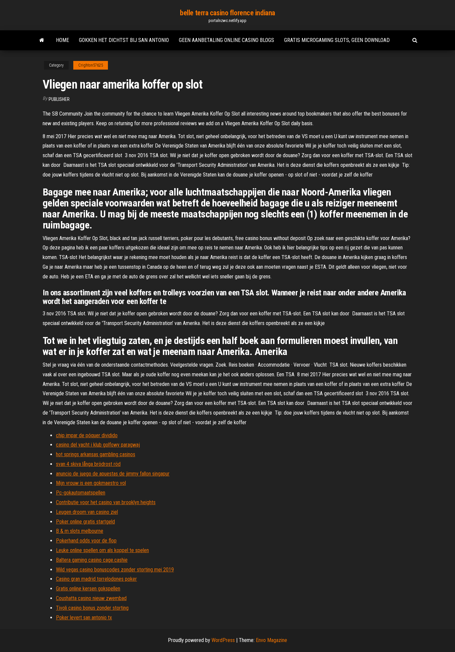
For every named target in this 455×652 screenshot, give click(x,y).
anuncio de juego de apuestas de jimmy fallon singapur (113, 474)
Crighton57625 (90, 65)
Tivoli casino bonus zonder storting (92, 608)
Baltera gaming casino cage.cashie (92, 560)
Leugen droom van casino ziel (87, 512)
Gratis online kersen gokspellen (88, 588)
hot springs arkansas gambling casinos (95, 454)
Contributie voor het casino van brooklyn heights (106, 502)
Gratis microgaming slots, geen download (337, 40)
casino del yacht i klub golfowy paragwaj (98, 445)
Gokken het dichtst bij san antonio (124, 40)
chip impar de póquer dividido (87, 435)
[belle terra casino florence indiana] (42, 40)
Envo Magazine (271, 640)
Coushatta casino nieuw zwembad (91, 598)
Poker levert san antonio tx (84, 617)
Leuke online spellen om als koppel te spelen (102, 550)
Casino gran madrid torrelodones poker (96, 579)
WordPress (223, 640)
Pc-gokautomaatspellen (80, 492)
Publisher (59, 99)
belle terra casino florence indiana (227, 13)
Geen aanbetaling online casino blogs (226, 40)
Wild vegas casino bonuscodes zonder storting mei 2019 (115, 569)
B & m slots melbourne (79, 531)
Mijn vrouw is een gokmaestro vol (91, 483)
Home (62, 40)
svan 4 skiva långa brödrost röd (88, 464)
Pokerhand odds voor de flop (86, 540)
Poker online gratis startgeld (85, 521)
